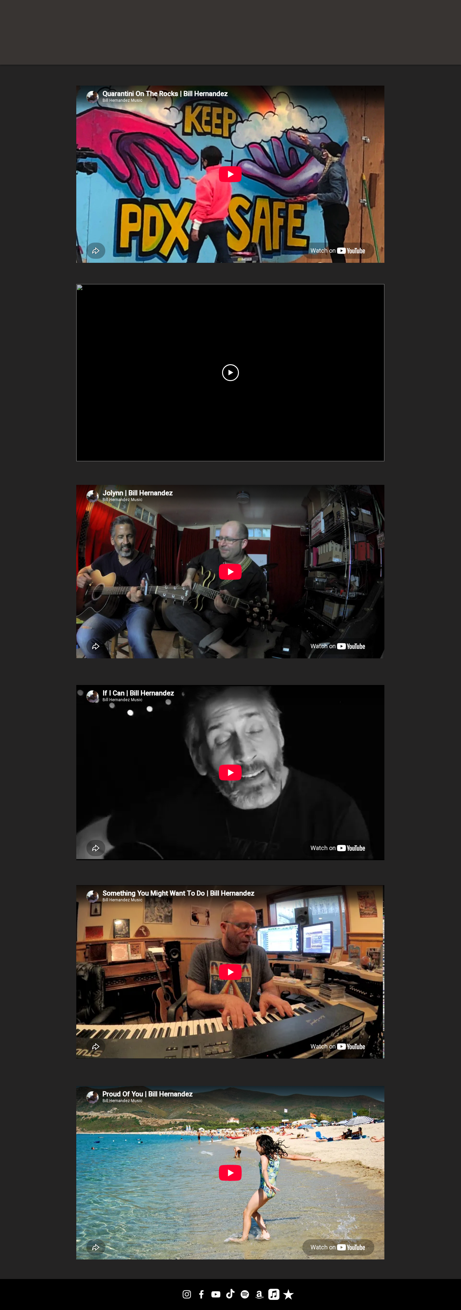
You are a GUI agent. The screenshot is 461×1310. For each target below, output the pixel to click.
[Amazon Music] (259, 1294)
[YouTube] (215, 1294)
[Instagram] (186, 1294)
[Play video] (230, 372)
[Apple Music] (273, 1294)
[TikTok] (230, 1294)
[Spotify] (244, 1294)
